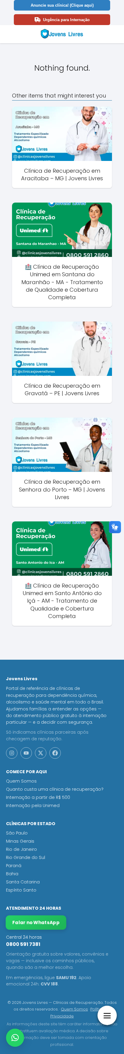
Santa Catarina (23, 882)
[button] (15, 1038)
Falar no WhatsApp (36, 922)
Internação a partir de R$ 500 (38, 797)
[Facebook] (55, 753)
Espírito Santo (21, 890)
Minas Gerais (20, 841)
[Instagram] (11, 753)
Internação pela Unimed (33, 806)
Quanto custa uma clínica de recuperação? (55, 789)
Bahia (12, 874)
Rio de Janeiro (21, 849)
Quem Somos (21, 781)
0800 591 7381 (23, 944)
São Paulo (17, 833)
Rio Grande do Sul (25, 857)
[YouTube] (26, 753)
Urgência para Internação (66, 20)
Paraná (13, 866)
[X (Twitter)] (40, 753)
